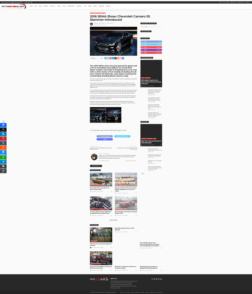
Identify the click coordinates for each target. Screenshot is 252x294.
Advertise (101, 6)
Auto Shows (92, 13)
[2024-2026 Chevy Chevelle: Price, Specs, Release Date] (101, 179)
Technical (79, 6)
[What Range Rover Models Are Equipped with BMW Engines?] (143, 156)
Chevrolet (97, 13)
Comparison (143, 138)
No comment (110, 23)
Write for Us (142, 292)
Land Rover (143, 262)
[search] (250, 6)
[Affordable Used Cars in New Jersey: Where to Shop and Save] (151, 73)
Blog (36, 6)
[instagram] (151, 50)
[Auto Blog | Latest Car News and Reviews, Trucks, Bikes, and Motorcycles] (99, 278)
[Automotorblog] (14, 6)
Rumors (124, 185)
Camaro (102, 130)
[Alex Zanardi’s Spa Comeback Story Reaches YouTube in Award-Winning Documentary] (143, 99)
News (40, 6)
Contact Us (247, 2)
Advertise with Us (241, 2)
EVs (85, 6)
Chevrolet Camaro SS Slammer (115, 130)
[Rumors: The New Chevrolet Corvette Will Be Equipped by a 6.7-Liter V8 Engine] (126, 179)
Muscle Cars (102, 13)
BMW (117, 263)
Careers (227, 2)
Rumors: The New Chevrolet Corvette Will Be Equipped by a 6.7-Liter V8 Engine (125, 189)
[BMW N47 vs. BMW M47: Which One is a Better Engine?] (126, 258)
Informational (149, 138)
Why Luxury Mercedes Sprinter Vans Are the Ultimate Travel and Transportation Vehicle (155, 167)
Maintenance (153, 239)
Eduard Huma (96, 23)
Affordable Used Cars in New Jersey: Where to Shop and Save (151, 82)
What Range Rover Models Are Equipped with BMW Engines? (149, 267)
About (221, 2)
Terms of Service (159, 292)
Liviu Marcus (94, 191)
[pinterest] (151, 47)
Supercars (106, 208)
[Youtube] (151, 53)
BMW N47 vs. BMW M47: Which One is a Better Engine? (125, 267)
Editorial (132, 292)
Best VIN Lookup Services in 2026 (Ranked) (151, 142)
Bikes (64, 6)
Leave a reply (95, 165)
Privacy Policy (152, 292)
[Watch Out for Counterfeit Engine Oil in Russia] (101, 234)
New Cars (52, 6)
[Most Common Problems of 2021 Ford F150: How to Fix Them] (101, 258)
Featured (97, 185)
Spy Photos (101, 208)
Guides (142, 77)
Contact (108, 6)
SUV (147, 263)
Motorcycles (71, 6)
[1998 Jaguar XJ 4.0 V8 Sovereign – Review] (143, 162)
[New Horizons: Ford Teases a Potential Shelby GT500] (126, 203)
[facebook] (151, 41)
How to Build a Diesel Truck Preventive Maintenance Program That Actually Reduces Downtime (149, 244)
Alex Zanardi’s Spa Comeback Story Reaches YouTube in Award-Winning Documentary (154, 99)
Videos (150, 263)
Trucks (59, 6)
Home (31, 6)
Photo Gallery (143, 263)
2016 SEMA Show (96, 130)
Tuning (90, 6)
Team (224, 2)
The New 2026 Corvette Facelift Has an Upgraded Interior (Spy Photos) (100, 212)
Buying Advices (147, 77)
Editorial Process (233, 2)
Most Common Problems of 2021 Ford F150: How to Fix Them (101, 267)
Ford (117, 208)
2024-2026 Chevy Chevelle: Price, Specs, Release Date (99, 188)
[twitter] (151, 44)
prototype (124, 130)
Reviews (46, 6)
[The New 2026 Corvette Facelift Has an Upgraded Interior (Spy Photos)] (101, 203)
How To (149, 239)
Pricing (101, 185)
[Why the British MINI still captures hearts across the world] (143, 150)
